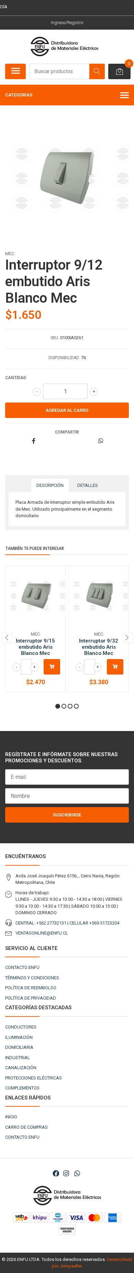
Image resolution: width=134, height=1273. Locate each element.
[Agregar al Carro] (52, 667)
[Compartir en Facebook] (33, 441)
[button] (58, 706)
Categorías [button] (18, 94)
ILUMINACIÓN (19, 1037)
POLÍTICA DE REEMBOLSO (30, 987)
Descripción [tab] (50, 485)
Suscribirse (67, 814)
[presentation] (7, 638)
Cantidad (15, 377)
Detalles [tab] (87, 485)
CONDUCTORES (20, 1027)
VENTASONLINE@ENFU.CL (41, 933)
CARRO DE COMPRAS (26, 1127)
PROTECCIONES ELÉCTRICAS (33, 1078)
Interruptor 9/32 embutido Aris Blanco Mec (98, 647)
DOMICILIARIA (19, 1047)
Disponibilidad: (64, 357)
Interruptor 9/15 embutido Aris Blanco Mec (35, 647)
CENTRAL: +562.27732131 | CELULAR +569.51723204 (67, 923)
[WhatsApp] (77, 1174)
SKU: (55, 337)
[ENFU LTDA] (64, 46)
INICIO (11, 1116)
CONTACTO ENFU (22, 967)
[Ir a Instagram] (66, 1174)
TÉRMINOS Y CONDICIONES (32, 977)
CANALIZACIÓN (20, 1067)
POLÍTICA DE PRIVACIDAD (30, 998)
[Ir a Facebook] (56, 1174)
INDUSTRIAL (17, 1057)
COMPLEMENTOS (22, 1088)
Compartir (67, 432)
